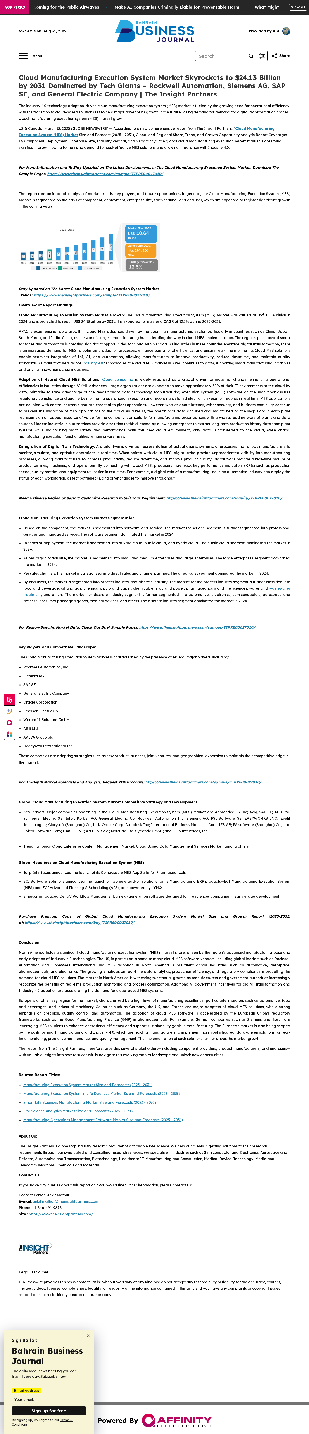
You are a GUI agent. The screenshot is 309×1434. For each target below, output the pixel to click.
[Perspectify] (9, 711)
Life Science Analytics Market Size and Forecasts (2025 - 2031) (78, 1111)
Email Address (26, 1390)
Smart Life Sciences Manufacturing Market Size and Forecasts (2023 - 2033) (89, 1102)
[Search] (251, 56)
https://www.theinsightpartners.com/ (61, 1214)
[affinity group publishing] (9, 722)
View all (298, 7)
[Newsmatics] (9, 734)
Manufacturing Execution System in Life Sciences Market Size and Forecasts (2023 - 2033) (101, 1093)
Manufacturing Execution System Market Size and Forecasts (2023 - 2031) (87, 1084)
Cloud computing (117, 379)
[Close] (88, 1335)
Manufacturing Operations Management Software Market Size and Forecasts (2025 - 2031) (103, 1120)
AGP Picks (15, 7)
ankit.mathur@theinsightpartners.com (65, 1201)
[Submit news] (9, 700)
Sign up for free (48, 1411)
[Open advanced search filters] (262, 56)
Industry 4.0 (92, 363)
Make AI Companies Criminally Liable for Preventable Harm (176, 7)
